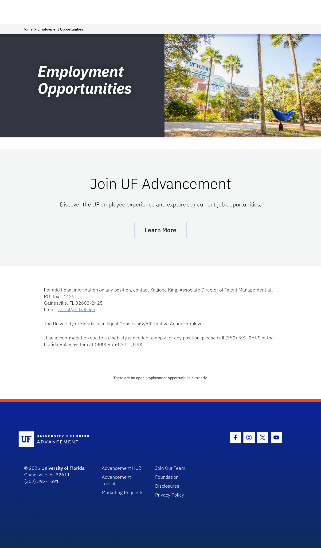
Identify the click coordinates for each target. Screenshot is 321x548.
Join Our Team (170, 468)
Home (28, 29)
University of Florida (63, 468)
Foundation (167, 477)
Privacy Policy (169, 495)
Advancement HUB (121, 468)
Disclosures (167, 486)
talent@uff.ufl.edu (76, 309)
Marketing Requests (123, 492)
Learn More (160, 230)
